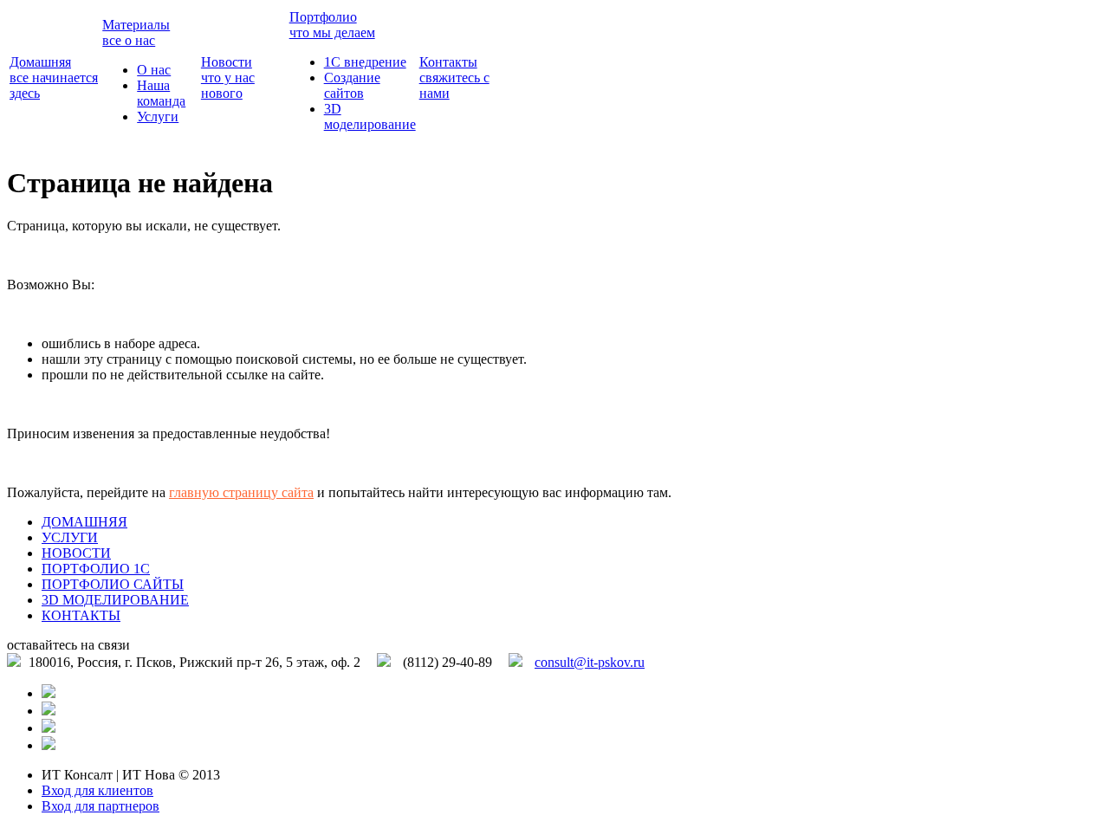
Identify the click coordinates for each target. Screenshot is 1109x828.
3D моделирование (370, 116)
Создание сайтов (352, 85)
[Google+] (48, 728)
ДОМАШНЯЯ (84, 521)
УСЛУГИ (70, 537)
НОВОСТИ (76, 553)
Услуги (157, 116)
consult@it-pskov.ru (590, 662)
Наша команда (161, 93)
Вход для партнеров (100, 806)
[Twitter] (48, 693)
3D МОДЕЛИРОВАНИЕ (115, 599)
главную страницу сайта (241, 492)
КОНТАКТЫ (81, 615)
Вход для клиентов (97, 790)
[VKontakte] (48, 745)
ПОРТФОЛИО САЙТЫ (113, 584)
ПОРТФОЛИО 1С (96, 568)
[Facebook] (48, 710)
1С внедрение (365, 62)
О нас (154, 69)
